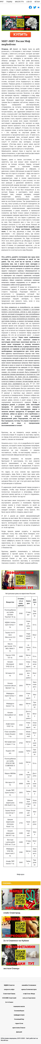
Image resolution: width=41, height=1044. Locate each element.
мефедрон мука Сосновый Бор (19, 1017)
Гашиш (9, 2)
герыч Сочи (19, 1023)
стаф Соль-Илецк (29, 993)
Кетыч (37, 2)
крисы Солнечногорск (29, 989)
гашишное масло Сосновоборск (19, 1008)
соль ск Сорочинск (29, 998)
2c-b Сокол (9, 1002)
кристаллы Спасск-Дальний (19, 1030)
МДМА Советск (9, 985)
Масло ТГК (19, 2)
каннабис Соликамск (29, 985)
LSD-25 (29, 2)
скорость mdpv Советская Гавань (9, 991)
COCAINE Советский (9, 998)
